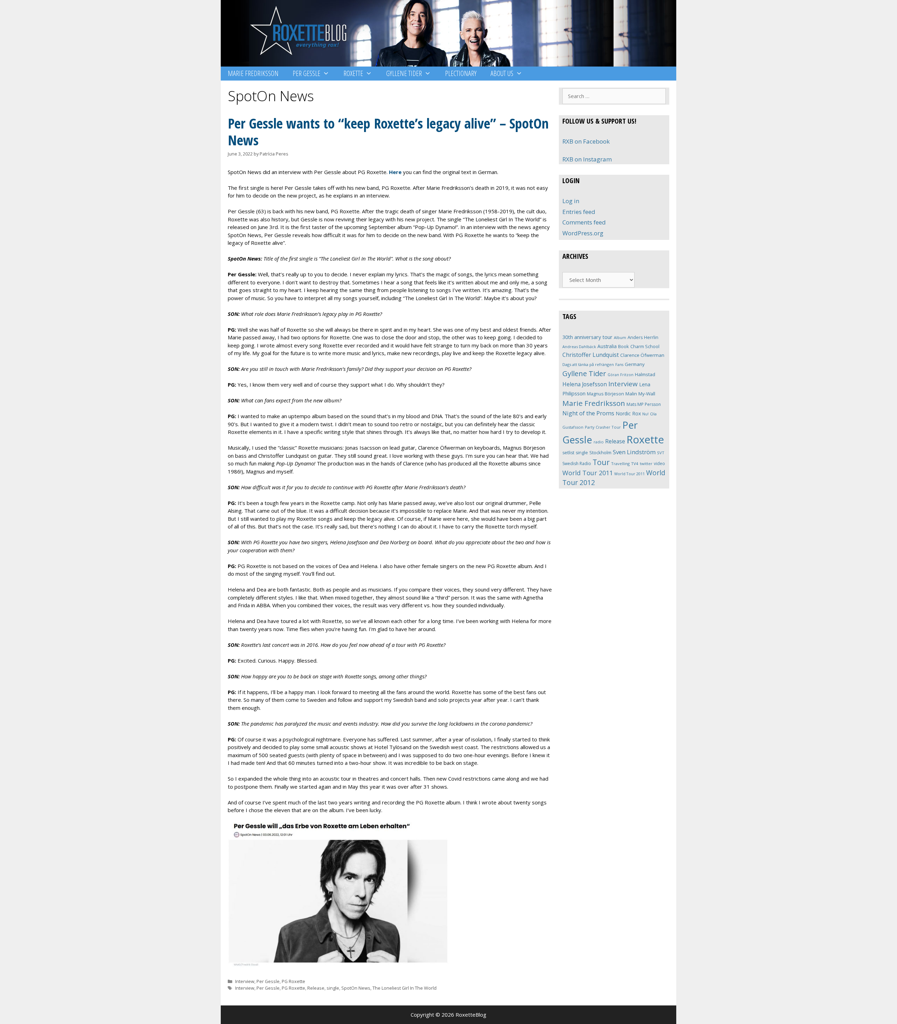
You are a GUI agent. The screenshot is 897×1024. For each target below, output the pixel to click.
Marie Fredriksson (253, 73)
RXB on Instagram (587, 159)
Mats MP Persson (643, 404)
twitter (646, 463)
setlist (568, 453)
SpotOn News (355, 988)
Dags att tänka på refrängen (588, 364)
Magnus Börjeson (605, 393)
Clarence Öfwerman (642, 355)
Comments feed (584, 222)
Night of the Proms (588, 413)
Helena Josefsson (584, 384)
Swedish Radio (576, 463)
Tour (601, 462)
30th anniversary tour (587, 337)
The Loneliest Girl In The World (404, 988)
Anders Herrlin (643, 337)
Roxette (353, 73)
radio (599, 441)
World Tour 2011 (587, 473)
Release (315, 988)
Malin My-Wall (640, 393)
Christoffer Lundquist (590, 355)
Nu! (645, 413)
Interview (244, 981)
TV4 (634, 463)
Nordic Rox (628, 413)
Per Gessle (306, 73)
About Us (502, 73)
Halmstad (645, 374)
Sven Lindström (634, 452)
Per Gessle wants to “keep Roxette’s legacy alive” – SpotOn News (388, 131)
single (333, 988)
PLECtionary (461, 73)
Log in (570, 201)
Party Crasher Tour (603, 427)
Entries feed (578, 212)
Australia (607, 346)
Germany (635, 364)
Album (620, 337)
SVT (660, 452)
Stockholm (600, 452)
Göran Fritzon (621, 374)
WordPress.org (582, 233)
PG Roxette (293, 981)
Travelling (620, 463)
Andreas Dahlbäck (579, 346)
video (659, 463)
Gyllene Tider (404, 73)
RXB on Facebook (586, 141)
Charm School (644, 346)
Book (623, 346)
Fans (619, 364)
